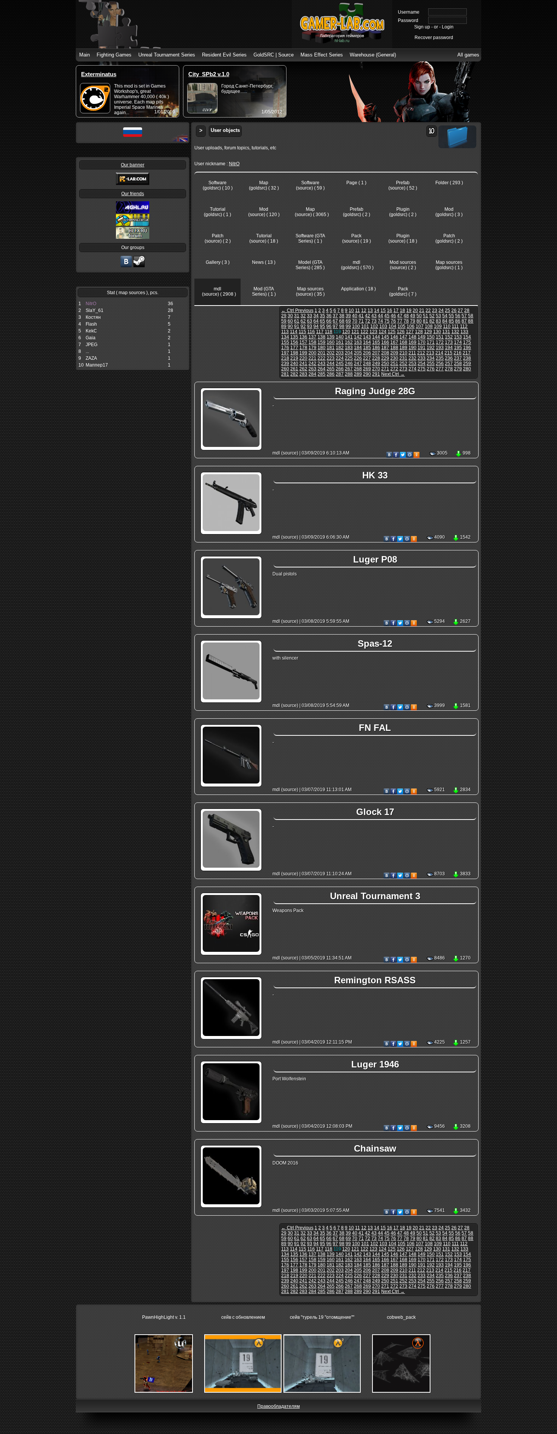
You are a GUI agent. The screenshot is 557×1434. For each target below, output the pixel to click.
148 (412, 337)
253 (412, 363)
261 (294, 368)
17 (396, 310)
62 (303, 321)
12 (363, 310)
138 (321, 337)
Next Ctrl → (393, 374)
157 (303, 342)
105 (401, 326)
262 (303, 368)
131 (446, 331)
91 (296, 326)
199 (303, 353)
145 (385, 337)
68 (341, 321)
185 (367, 347)
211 (412, 353)
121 (355, 331)
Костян (93, 317)
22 (428, 310)
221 (312, 358)
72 (367, 321)
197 (285, 353)
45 (387, 315)
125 (392, 331)
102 (374, 326)
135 (294, 337)
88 (470, 321)
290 (367, 374)
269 (367, 368)
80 (419, 321)
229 (385, 358)
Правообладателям (278, 1406)
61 (296, 321)
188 (394, 347)
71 (361, 321)
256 (440, 363)
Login (448, 27)
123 (373, 331)
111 (455, 326)
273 (403, 368)
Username (408, 12)
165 (376, 342)
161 (340, 342)
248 (367, 363)
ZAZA (91, 358)
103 (383, 326)
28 (466, 310)
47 (399, 315)
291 (376, 374)
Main (84, 55)
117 (320, 331)
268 (358, 368)
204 (349, 353)
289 (358, 374)
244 (331, 363)
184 (358, 347)
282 (294, 374)
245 (340, 363)
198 (294, 353)
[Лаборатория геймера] (126, 266)
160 (331, 342)
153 (458, 337)
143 (367, 337)
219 (294, 358)
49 (412, 315)
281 (285, 374)
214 (439, 353)
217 (467, 353)
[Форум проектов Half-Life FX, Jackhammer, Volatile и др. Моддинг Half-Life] (132, 237)
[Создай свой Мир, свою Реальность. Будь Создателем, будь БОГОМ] (132, 224)
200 (312, 353)
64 (316, 321)
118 (328, 331)
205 (358, 353)
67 (335, 321)
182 (340, 347)
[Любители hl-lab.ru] (139, 266)
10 (351, 310)
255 (431, 363)
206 (367, 353)
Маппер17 (97, 365)
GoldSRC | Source (273, 55)
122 (364, 331)
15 (383, 310)
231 (403, 358)
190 (412, 347)
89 (283, 326)
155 (285, 342)
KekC (91, 331)
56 (457, 315)
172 (440, 342)
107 (420, 326)
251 (394, 363)
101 (365, 326)
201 (321, 353)
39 (348, 315)
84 (444, 321)
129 (428, 331)
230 (394, 358)
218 (285, 358)
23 (434, 310)
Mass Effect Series (321, 55)
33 (309, 315)
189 (403, 347)
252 (403, 363)
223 (331, 358)
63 (309, 321)
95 (322, 326)
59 (283, 321)
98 (341, 326)
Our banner (132, 165)
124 (382, 331)
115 (302, 331)
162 (349, 342)
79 (412, 321)
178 (303, 347)
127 (410, 331)
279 (458, 368)
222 (321, 358)
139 (331, 337)
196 (467, 347)
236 (449, 358)
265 (331, 368)
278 (449, 368)
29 (283, 315)
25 (447, 310)
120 (346, 331)
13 (370, 310)
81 (425, 321)
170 (422, 342)
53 (438, 315)
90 (290, 326)
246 (349, 363)
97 (335, 326)
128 (419, 331)
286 (331, 374)
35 (322, 315)
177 (294, 347)
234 (431, 358)
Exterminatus (98, 74)
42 (367, 315)
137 (312, 337)
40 (354, 315)
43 (374, 315)
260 (285, 368)
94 (316, 326)
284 (312, 374)
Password (408, 20)
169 (412, 342)
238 (467, 358)
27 (460, 310)
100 (356, 326)
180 (321, 347)
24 (441, 310)
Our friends (132, 193)
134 (285, 337)
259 (467, 363)
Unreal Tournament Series (166, 55)
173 (449, 342)
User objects (225, 130)
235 (440, 358)
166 (385, 342)
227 (367, 358)
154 (467, 337)
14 (376, 310)
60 (290, 321)
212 (421, 353)
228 (376, 358)
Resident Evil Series (224, 55)
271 (385, 368)
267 (349, 368)
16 (389, 310)
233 (422, 358)
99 (348, 326)
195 (458, 347)
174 (458, 342)
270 (376, 368)
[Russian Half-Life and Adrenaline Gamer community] (132, 211)
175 (467, 342)
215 (448, 353)
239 (285, 363)
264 (321, 368)
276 (431, 368)
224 (340, 358)
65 (322, 321)
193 (440, 347)
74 (380, 321)
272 (394, 368)
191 (422, 347)
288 (349, 374)
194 (449, 347)
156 (294, 342)
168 (403, 342)
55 (451, 315)
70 (354, 321)
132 (455, 331)
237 (458, 358)
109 (438, 326)
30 (290, 315)
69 (348, 321)
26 (454, 310)
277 (440, 368)
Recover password (434, 37)
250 (385, 363)
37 (335, 315)
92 (303, 326)
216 (458, 353)
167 (394, 342)
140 (340, 337)
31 (296, 315)
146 (394, 337)
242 (312, 363)
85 (451, 321)
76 (393, 321)
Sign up (422, 27)
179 (312, 347)
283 (303, 374)
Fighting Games (114, 55)
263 (312, 368)
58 (470, 315)
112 (464, 326)
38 (341, 315)
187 (385, 347)
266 (340, 368)
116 (311, 331)
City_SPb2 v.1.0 (208, 74)
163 (358, 342)
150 (431, 337)
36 (329, 315)
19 (408, 310)
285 (321, 374)
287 (340, 374)
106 (411, 326)
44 (380, 315)
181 (331, 347)
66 (329, 321)
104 (392, 326)
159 (321, 342)
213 (430, 353)
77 (399, 321)
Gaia (90, 337)
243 (321, 363)
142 (358, 337)
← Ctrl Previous (297, 310)
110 (447, 326)
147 (403, 337)
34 (316, 315)
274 (412, 368)
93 (309, 326)
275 (422, 368)
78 (406, 321)
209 (394, 353)
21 (421, 310)
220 (303, 358)
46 (393, 315)
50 (419, 315)
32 (303, 315)
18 (402, 310)
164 (367, 342)
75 (387, 321)
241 (303, 363)
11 (357, 310)
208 (385, 353)
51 (425, 315)
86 (457, 321)
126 (401, 331)
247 (358, 363)
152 (449, 337)
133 (464, 331)
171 (431, 342)
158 (312, 342)
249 (376, 363)
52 (432, 315)
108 (429, 326)
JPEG (91, 344)
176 (285, 347)
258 (458, 363)
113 (285, 331)
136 (303, 337)
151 (440, 337)
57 (464, 315)
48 (406, 315)
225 (349, 358)
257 (449, 363)
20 (415, 310)
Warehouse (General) (373, 55)
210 (403, 353)
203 (340, 353)
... (87, 351)
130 (437, 331)
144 (376, 337)
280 (467, 368)
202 (331, 353)
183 (349, 347)
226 (358, 358)
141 (349, 337)
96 (329, 326)
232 (412, 358)
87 (464, 321)
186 (376, 347)
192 (431, 347)
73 (374, 321)
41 (361, 315)
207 (376, 353)
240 (294, 363)
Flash (91, 324)
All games (468, 55)
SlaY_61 (94, 310)
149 (422, 337)
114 (293, 331)
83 (438, 321)
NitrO (91, 303)
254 (422, 363)
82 (432, 321)
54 (444, 315)
